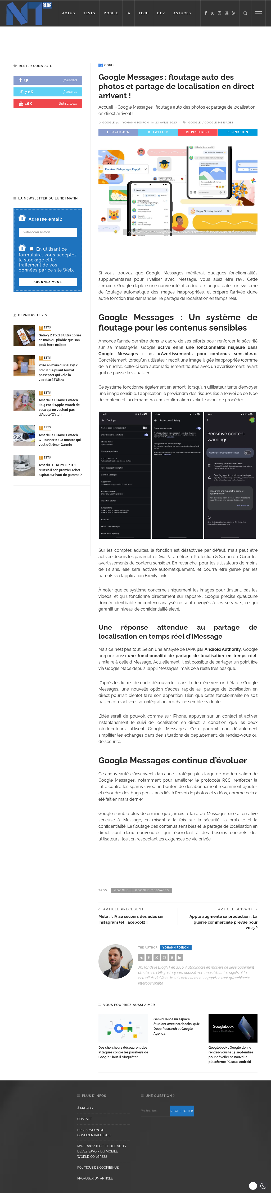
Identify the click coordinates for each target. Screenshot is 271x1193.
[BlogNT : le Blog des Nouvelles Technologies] (29, 12)
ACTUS (68, 13)
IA (128, 13)
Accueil (105, 107)
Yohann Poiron (136, 122)
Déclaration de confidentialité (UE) (94, 1132)
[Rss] (233, 13)
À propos (85, 1108)
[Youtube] (226, 13)
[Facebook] (206, 13)
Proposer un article (95, 1178)
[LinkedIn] (180, 957)
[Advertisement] (135, 40)
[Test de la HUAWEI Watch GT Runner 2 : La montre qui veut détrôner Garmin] (24, 435)
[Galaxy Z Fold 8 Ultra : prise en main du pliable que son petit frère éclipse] (24, 335)
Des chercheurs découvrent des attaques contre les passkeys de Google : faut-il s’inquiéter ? (123, 1052)
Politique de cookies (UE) (98, 1167)
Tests (45, 328)
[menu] (258, 13)
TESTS (89, 13)
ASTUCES (182, 13)
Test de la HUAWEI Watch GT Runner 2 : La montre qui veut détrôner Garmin (60, 440)
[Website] (141, 957)
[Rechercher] (245, 13)
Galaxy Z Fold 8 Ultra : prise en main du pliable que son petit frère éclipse (60, 340)
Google (107, 65)
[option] (123, 1037)
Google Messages (219, 122)
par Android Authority (219, 649)
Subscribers (68, 103)
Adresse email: (45, 219)
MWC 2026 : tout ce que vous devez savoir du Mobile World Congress (101, 1151)
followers (70, 80)
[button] (258, 1185)
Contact (84, 1119)
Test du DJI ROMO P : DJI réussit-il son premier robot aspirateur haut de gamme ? (60, 470)
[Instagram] (219, 13)
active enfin (170, 347)
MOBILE (110, 13)
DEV (161, 13)
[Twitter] (212, 13)
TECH (144, 13)
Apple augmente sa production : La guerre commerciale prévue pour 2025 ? (223, 922)
